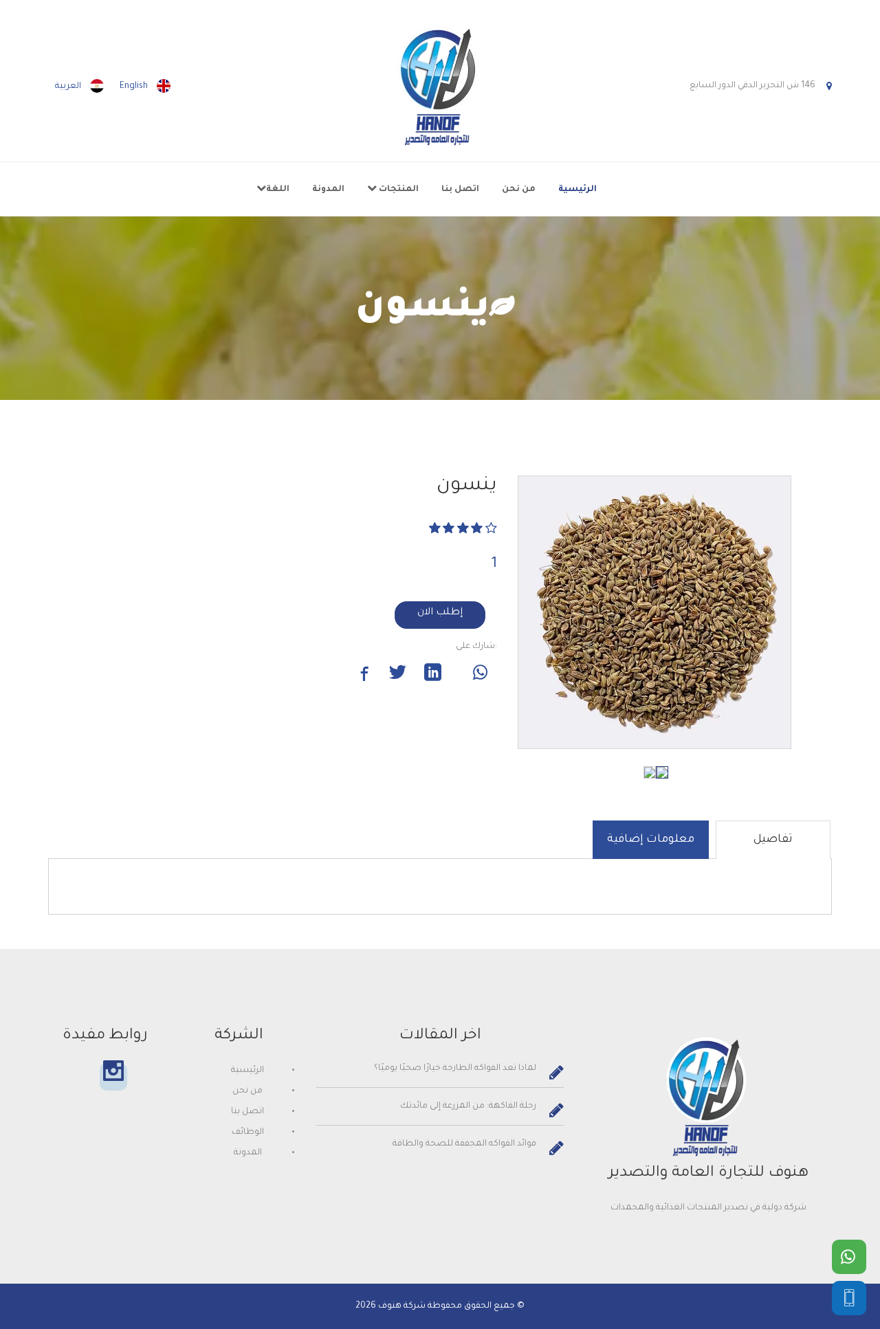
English (135, 86)
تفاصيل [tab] (773, 840)
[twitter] (399, 677)
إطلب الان (440, 612)
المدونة (328, 189)
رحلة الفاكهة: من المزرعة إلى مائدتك (468, 1106)
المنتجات (398, 189)
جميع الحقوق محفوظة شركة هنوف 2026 (435, 1306)
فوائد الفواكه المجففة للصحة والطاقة (464, 1144)
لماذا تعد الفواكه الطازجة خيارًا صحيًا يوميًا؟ (455, 1068)
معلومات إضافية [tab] (650, 840)
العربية (69, 86)
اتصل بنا (460, 189)
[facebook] (364, 677)
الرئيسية (577, 189)
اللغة (277, 189)
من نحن (519, 189)
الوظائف (248, 1132)
